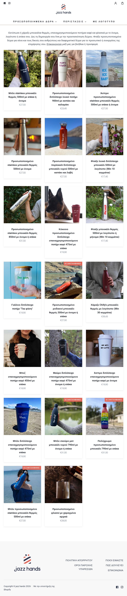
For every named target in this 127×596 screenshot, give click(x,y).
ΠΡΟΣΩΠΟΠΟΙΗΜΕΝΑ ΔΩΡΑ (34, 22)
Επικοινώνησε (54, 44)
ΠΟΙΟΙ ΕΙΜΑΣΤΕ (114, 560)
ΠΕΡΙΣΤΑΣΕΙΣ (74, 22)
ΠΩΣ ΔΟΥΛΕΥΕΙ (114, 565)
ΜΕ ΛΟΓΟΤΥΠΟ (104, 22)
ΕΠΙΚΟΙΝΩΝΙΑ (115, 570)
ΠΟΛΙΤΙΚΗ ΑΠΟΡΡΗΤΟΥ (79, 560)
